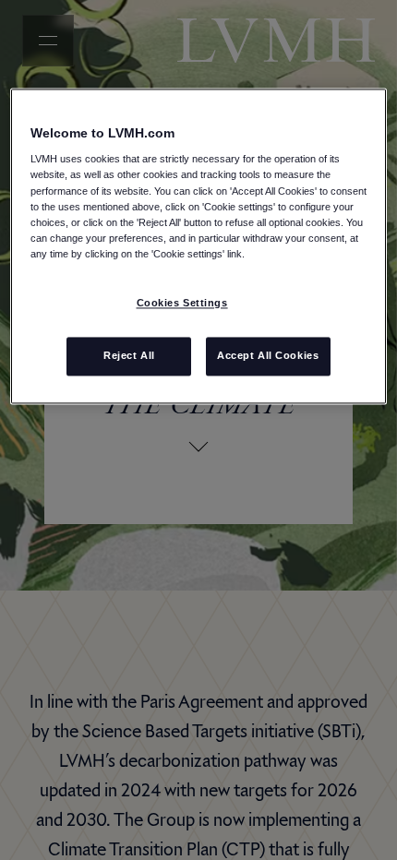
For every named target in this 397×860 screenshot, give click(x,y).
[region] (199, 246)
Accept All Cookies (268, 355)
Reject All (129, 355)
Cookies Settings (182, 302)
